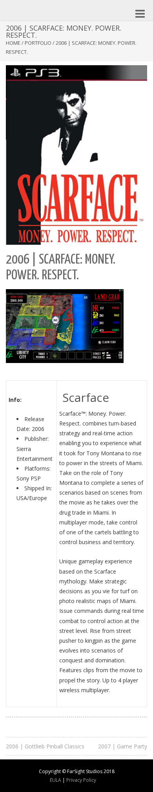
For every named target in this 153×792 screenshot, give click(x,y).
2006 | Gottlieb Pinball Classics (45, 746)
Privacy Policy (81, 780)
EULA (55, 780)
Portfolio (38, 42)
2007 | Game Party (122, 746)
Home (13, 42)
